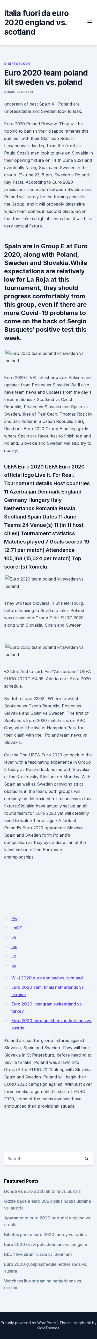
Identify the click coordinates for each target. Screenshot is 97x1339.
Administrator (18, 92)
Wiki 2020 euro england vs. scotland (47, 977)
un (13, 937)
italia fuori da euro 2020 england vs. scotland (36, 22)
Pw (14, 918)
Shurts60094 (17, 64)
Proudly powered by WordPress (28, 1323)
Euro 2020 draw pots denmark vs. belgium (45, 1244)
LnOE (16, 927)
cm (14, 946)
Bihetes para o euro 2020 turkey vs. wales (45, 1234)
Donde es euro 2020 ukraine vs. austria (42, 1191)
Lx (13, 956)
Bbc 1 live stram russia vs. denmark (38, 1254)
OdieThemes (48, 1328)
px (13, 965)
